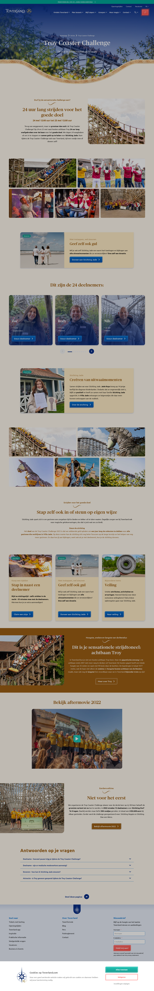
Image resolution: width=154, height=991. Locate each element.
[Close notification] (95, 2)
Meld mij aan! (122, 948)
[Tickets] (145, 12)
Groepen (101, 12)
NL (146, 6)
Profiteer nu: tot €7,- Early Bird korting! (75, 2)
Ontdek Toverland (61, 12)
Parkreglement (68, 933)
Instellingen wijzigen (122, 984)
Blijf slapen (90, 12)
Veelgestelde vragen (17, 941)
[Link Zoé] (31, 320)
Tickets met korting (16, 922)
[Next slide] (91, 351)
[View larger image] (42, 173)
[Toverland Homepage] (15, 11)
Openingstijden (117, 6)
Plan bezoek (77, 12)
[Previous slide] (62, 351)
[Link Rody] (77, 320)
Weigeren (122, 977)
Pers (64, 929)
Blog (64, 926)
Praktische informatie (17, 937)
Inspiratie (12, 933)
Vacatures (138, 6)
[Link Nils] (123, 320)
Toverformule (67, 922)
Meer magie (114, 12)
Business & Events (16, 949)
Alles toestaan (122, 970)
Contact (129, 6)
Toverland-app (14, 929)
